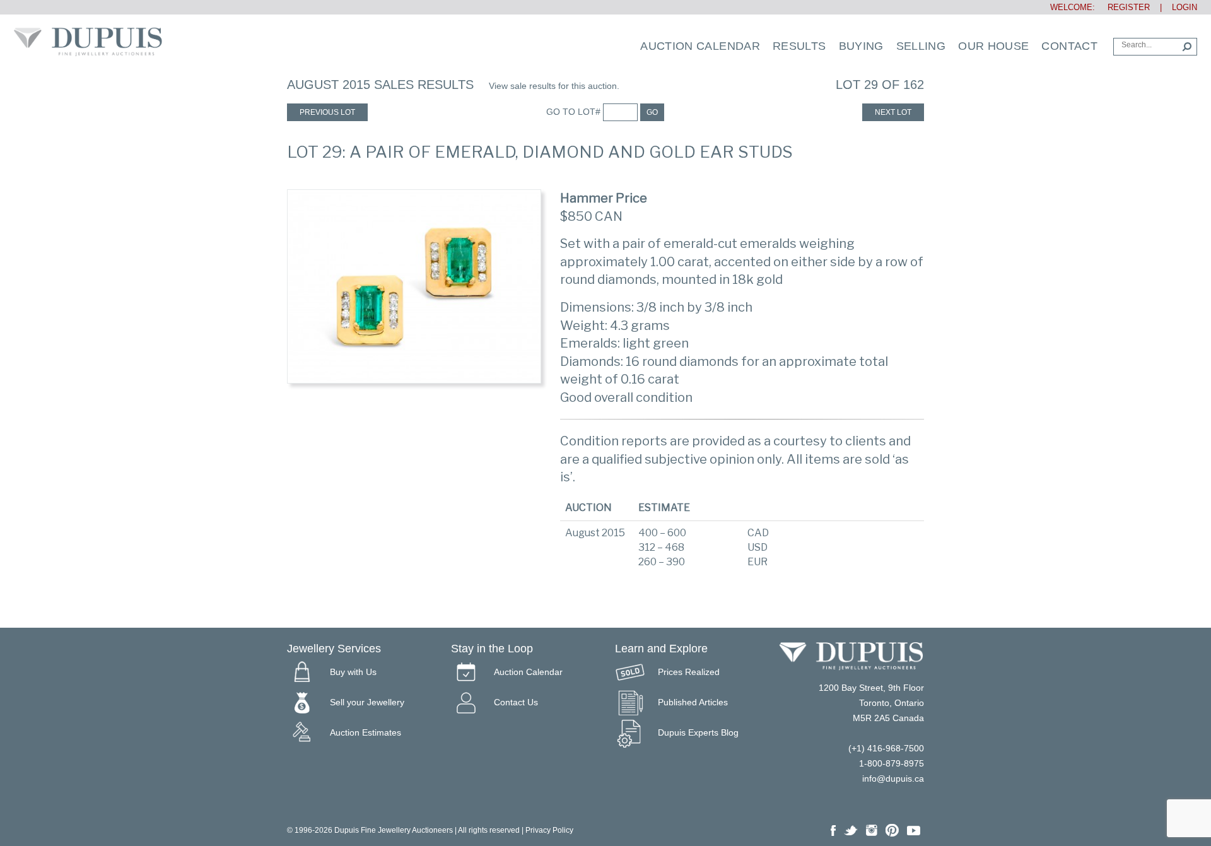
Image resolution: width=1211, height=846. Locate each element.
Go (652, 112)
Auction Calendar (700, 46)
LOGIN (1184, 7)
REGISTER (1123, 7)
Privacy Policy (549, 830)
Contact (1069, 46)
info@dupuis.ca (893, 778)
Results (799, 46)
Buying (861, 46)
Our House (993, 46)
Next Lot (893, 112)
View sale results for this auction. (554, 86)
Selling (921, 46)
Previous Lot (327, 112)
